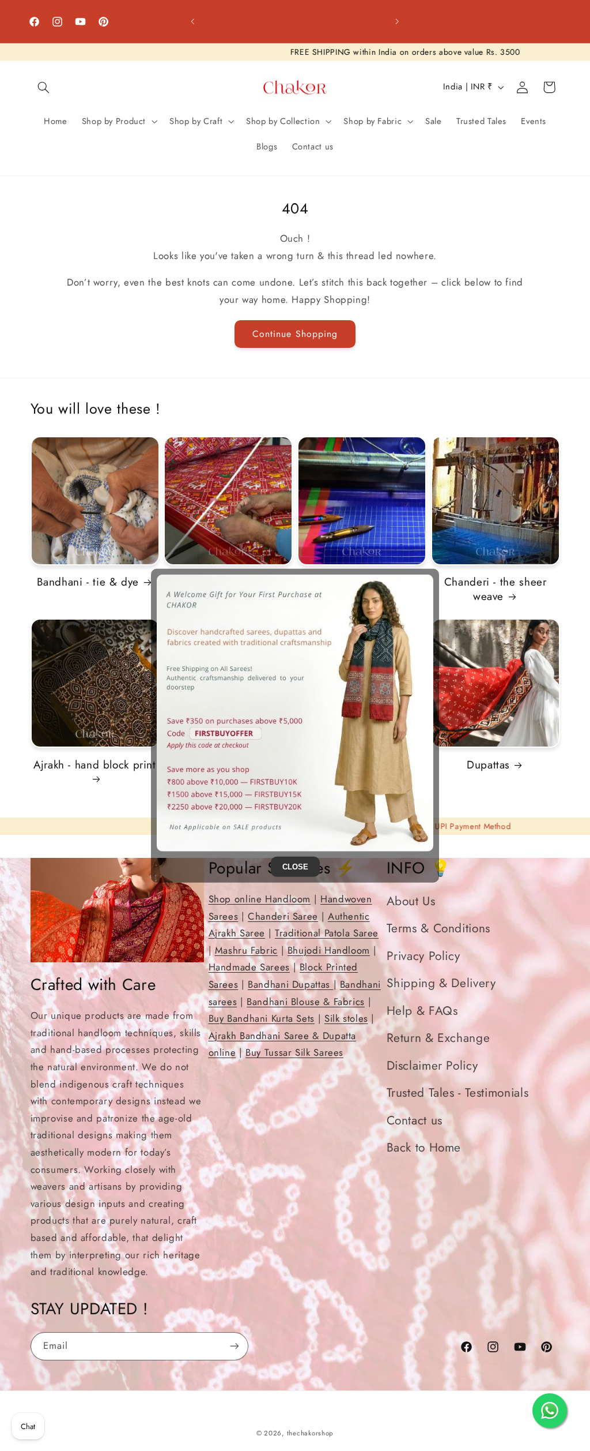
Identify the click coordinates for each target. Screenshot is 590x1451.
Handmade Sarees (249, 967)
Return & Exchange (438, 1038)
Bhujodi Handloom (329, 950)
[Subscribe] (234, 1346)
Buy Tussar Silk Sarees (294, 1052)
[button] (44, 87)
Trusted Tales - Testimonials (458, 1092)
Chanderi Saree (283, 916)
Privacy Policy (423, 956)
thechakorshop (310, 1433)
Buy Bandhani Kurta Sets (262, 1018)
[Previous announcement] (192, 21)
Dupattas (488, 765)
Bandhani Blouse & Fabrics (306, 1001)
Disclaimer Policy (432, 1065)
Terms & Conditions (438, 928)
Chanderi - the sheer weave (495, 589)
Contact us (414, 1120)
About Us (411, 901)
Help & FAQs (422, 1010)
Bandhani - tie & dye (88, 582)
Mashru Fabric (246, 950)
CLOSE (295, 867)
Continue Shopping (295, 333)
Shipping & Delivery (441, 983)
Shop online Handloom (260, 899)
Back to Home (424, 1147)
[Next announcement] (397, 21)
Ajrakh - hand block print (94, 765)
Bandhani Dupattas (290, 984)
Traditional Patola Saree (327, 933)
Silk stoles (346, 1018)
